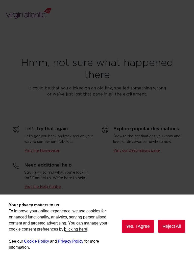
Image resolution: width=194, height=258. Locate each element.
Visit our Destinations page (136, 150)
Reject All (171, 226)
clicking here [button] (75, 229)
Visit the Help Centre (43, 187)
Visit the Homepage (42, 150)
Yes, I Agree (138, 226)
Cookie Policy (36, 241)
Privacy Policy (70, 241)
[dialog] (97, 226)
